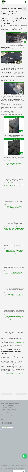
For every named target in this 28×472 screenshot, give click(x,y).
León (6, 391)
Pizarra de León (10, 28)
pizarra (8, 391)
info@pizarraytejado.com (9, 415)
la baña (3, 391)
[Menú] (25, 2)
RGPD (2, 419)
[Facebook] (2, 423)
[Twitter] (5, 423)
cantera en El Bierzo (9, 97)
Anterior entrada (7, 394)
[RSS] (11, 423)
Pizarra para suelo (6, 112)
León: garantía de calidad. (18, 342)
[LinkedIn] (9, 423)
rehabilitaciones (20, 102)
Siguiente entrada (21, 394)
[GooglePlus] (7, 423)
